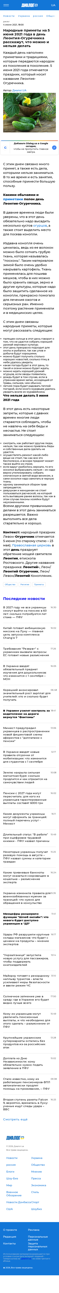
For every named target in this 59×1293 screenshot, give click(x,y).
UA (53, 5)
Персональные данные (38, 1238)
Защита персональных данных (37, 1246)
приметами (13, 199)
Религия (24, 584)
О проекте (10, 1229)
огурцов (40, 225)
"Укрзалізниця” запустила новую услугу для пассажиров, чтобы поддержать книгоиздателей (26, 960)
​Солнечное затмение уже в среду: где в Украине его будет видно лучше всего (26, 999)
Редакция (9, 1236)
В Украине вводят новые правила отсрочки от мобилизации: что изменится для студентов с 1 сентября (25, 756)
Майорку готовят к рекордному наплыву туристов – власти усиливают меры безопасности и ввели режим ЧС (26, 980)
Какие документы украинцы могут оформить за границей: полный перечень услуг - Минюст (25, 818)
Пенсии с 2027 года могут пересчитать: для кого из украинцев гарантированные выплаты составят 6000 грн (25, 798)
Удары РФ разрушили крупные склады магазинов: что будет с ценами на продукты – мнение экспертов (26, 939)
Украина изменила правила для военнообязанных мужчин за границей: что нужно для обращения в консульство (27, 898)
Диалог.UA (19, 90)
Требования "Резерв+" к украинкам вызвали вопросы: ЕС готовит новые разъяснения (26, 652)
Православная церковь (31, 545)
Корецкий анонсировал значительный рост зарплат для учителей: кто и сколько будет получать (27, 694)
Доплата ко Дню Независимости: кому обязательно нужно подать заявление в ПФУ (23, 1063)
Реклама (33, 1229)
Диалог (6, 21)
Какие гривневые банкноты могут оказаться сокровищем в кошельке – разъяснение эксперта (26, 877)
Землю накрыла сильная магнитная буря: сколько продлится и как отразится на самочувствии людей (25, 777)
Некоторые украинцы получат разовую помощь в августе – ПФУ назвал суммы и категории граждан (27, 856)
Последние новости (24, 598)
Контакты (9, 1243)
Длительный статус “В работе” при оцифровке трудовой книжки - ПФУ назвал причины (26, 838)
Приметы (39, 584)
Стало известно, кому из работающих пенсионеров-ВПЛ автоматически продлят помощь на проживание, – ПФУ (26, 1083)
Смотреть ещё (15, 1119)
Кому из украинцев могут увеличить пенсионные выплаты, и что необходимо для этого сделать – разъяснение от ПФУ (26, 1020)
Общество (10, 584)
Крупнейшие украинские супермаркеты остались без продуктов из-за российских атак (24, 1042)
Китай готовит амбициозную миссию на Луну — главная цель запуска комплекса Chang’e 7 (24, 632)
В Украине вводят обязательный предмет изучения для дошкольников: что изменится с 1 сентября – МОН (25, 673)
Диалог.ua (26, 1258)
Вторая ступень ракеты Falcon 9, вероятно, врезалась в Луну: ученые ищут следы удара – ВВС (25, 1104)
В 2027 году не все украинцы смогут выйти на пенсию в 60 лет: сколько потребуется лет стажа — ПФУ (25, 612)
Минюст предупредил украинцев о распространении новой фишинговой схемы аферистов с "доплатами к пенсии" (26, 734)
